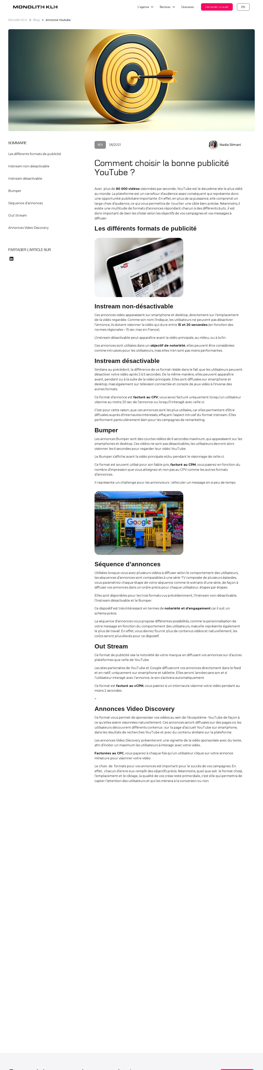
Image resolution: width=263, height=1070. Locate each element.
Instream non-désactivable (28, 166)
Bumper (14, 191)
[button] (146, 7)
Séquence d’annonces (26, 203)
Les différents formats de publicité (35, 154)
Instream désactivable (25, 178)
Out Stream (17, 215)
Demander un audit (216, 6)
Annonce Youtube (58, 20)
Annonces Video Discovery (28, 228)
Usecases (187, 6)
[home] (35, 7)
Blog (36, 20)
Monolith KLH (17, 20)
